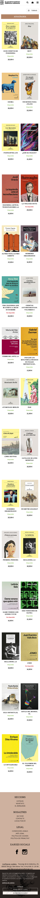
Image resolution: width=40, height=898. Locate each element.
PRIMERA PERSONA (10, 560)
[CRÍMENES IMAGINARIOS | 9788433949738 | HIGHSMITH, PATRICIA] (29, 238)
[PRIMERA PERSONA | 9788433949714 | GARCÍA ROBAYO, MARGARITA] (10, 544)
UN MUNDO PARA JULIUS (29, 103)
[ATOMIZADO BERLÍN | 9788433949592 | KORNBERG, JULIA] (10, 391)
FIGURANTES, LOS (11, 153)
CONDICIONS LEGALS (20, 831)
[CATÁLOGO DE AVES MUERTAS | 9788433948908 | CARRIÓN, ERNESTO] (29, 442)
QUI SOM (20, 816)
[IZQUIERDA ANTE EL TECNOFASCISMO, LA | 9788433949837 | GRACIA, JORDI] (10, 188)
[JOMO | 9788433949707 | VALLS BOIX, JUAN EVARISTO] (29, 646)
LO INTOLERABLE (10, 765)
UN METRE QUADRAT (29, 509)
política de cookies (8, 883)
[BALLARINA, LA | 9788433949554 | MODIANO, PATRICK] (10, 646)
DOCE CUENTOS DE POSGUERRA (10, 52)
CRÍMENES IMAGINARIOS (29, 255)
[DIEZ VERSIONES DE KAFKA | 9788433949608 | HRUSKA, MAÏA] (29, 595)
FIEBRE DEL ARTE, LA (10, 356)
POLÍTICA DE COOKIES (20, 836)
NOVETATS (20, 803)
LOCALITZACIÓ (20, 821)
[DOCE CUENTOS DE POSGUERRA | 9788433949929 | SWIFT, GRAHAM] (10, 35)
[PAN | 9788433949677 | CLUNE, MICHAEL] (29, 391)
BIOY (29, 51)
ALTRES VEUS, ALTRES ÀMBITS (10, 255)
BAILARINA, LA (29, 560)
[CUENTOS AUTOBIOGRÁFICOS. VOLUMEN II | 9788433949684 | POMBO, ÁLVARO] (29, 290)
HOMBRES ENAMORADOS (10, 510)
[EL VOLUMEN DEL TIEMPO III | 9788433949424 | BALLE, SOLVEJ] (29, 748)
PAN (29, 407)
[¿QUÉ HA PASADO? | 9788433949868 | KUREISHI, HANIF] (29, 137)
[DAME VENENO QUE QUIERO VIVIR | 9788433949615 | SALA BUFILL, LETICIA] (10, 596)
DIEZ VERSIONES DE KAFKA (29, 612)
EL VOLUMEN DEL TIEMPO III (29, 764)
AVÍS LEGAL (20, 833)
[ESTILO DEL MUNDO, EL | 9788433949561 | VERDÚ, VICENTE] (29, 696)
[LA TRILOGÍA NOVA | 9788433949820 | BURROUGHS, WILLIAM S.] (29, 188)
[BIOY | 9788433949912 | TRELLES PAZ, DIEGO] (29, 35)
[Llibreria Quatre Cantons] (10, 3)
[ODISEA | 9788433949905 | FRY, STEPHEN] (10, 86)
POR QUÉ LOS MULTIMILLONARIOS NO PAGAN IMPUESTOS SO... (29, 361)
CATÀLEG (20, 801)
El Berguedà (20, 806)
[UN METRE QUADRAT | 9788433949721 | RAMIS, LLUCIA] (29, 493)
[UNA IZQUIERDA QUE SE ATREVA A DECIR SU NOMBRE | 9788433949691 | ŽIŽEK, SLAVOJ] (10, 290)
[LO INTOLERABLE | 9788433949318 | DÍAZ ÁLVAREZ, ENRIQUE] (10, 748)
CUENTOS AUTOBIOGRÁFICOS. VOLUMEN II (29, 307)
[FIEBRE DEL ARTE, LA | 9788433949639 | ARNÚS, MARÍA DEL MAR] (10, 340)
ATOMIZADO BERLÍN (10, 407)
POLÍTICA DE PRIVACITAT (20, 838)
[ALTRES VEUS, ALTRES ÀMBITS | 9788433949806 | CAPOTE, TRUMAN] (10, 238)
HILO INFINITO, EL (10, 713)
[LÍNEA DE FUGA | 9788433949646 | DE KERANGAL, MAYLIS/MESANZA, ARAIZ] (10, 442)
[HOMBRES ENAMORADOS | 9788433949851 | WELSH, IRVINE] (10, 493)
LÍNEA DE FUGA (10, 456)
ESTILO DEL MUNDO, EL (29, 713)
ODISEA (11, 102)
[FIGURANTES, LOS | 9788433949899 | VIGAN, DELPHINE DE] (10, 137)
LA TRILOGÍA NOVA (29, 204)
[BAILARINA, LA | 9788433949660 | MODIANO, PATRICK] (29, 544)
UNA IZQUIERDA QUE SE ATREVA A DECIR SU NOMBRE (10, 307)
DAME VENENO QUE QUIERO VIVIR (10, 613)
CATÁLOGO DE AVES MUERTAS (29, 459)
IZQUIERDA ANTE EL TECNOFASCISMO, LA (10, 206)
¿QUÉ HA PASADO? (29, 153)
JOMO (29, 663)
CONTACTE (20, 818)
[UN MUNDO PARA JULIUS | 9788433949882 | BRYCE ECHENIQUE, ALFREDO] (29, 86)
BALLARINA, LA (10, 662)
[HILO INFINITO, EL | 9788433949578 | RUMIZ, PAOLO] (10, 697)
